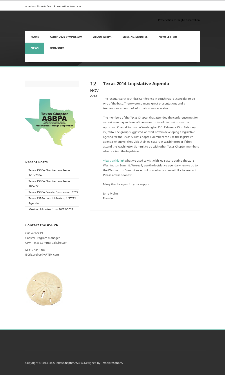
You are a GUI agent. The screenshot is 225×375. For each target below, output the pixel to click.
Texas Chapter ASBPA (69, 363)
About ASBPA (99, 36)
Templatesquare (111, 363)
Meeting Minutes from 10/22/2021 (51, 209)
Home (35, 37)
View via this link (113, 160)
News (35, 48)
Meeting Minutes (135, 37)
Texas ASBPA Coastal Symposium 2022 (53, 192)
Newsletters (168, 37)
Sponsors (57, 48)
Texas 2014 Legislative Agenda (136, 84)
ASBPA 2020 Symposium (63, 36)
